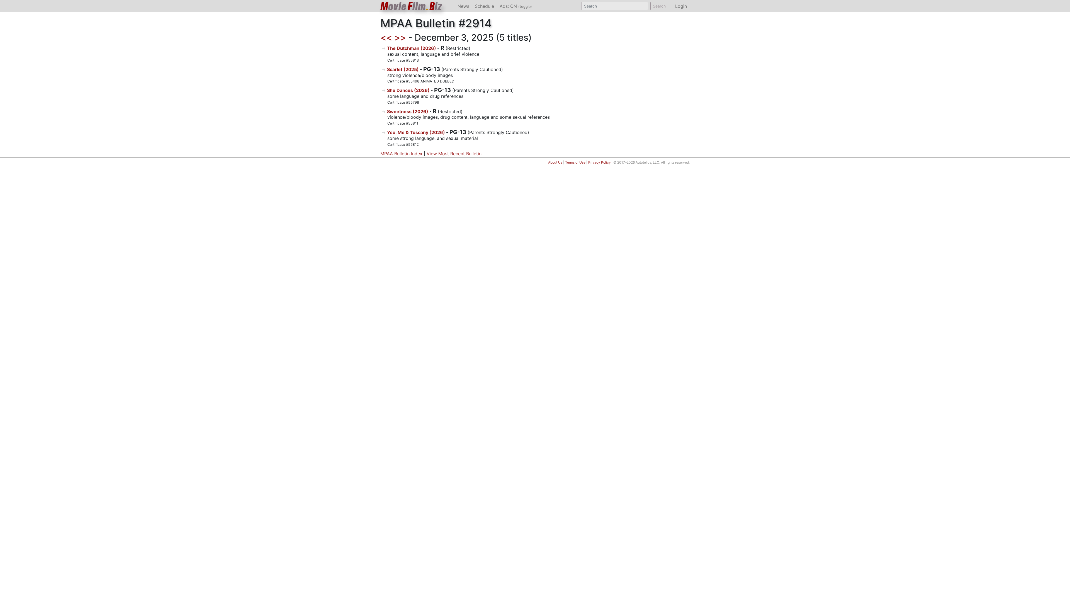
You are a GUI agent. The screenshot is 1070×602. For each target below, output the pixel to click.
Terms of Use (575, 162)
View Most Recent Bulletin (454, 153)
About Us (555, 162)
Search (659, 6)
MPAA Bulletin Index (401, 153)
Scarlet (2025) (403, 69)
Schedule (484, 6)
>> (400, 37)
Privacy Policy (599, 162)
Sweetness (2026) (407, 111)
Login (681, 6)
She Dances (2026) (408, 90)
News (463, 6)
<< (386, 37)
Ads (516, 6)
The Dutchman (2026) (411, 48)
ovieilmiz (411, 6)
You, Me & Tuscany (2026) (416, 132)
